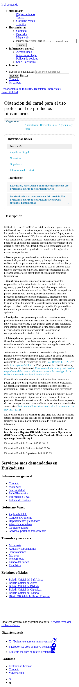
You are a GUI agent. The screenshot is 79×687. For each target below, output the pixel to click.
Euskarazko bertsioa (20, 666)
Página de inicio (25, 14)
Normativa (15, 158)
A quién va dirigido (20, 152)
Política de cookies (27, 58)
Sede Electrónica (26, 61)
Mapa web (22, 37)
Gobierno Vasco (25, 20)
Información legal (26, 55)
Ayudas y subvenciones (22, 548)
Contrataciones (17, 552)
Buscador (21, 34)
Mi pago (14, 555)
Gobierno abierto (18, 527)
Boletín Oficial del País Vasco (26, 579)
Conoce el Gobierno (20, 517)
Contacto (21, 30)
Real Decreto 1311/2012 (59, 361)
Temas (20, 17)
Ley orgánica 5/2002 (20, 365)
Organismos (16, 164)
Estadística (15, 565)
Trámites (21, 24)
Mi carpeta (15, 82)
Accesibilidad (24, 51)
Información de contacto (22, 170)
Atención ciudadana (20, 524)
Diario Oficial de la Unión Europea (29, 596)
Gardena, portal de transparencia (27, 530)
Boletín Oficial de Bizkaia (24, 586)
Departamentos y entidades (24, 521)
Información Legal (19, 496)
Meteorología (16, 558)
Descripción (16, 146)
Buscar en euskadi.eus (29, 41)
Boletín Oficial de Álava (23, 582)
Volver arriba (16, 672)
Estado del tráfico (19, 562)
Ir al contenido (9, 4)
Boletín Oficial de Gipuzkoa (25, 589)
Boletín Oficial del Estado (24, 592)
